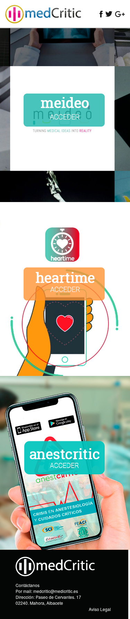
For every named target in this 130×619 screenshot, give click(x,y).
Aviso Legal (100, 609)
